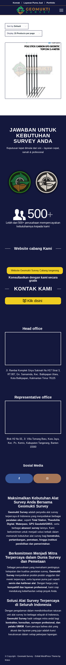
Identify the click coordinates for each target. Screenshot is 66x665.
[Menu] (62, 10)
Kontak (16, 3)
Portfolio (51, 3)
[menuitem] (16, 3)
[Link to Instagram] (47, 478)
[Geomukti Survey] (33, 10)
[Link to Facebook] (19, 478)
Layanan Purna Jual (33, 3)
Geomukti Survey (25, 656)
